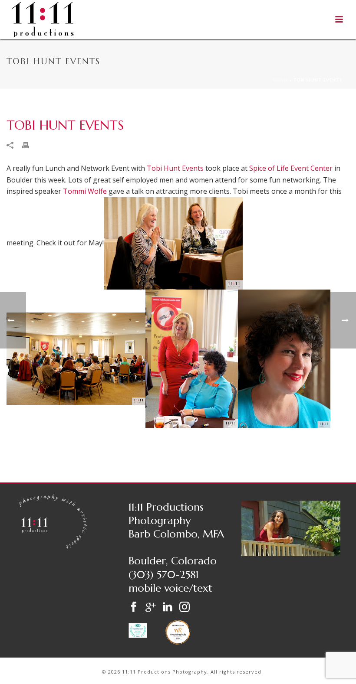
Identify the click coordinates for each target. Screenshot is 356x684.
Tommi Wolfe (85, 191)
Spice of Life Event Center (291, 168)
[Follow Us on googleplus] (150, 607)
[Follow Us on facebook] (134, 607)
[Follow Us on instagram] (184, 607)
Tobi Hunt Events (175, 168)
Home (280, 80)
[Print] (30, 145)
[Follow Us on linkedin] (167, 607)
